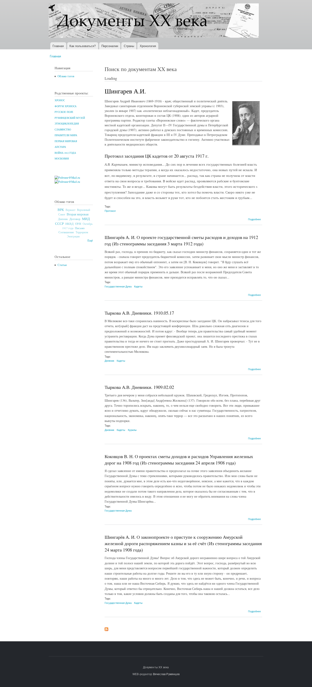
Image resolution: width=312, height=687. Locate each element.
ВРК (61, 209)
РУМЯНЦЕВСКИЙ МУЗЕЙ (70, 117)
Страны (129, 46)
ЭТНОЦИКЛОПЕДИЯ (67, 123)
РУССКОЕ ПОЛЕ (64, 112)
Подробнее (254, 219)
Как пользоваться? (82, 46)
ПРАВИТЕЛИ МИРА (66, 135)
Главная (58, 46)
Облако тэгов (66, 76)
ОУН (78, 224)
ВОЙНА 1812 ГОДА (65, 152)
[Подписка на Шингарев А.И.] (106, 628)
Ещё (90, 240)
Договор (74, 219)
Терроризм (82, 232)
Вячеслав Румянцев (166, 674)
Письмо (80, 228)
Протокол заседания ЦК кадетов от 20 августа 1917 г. (157, 156)
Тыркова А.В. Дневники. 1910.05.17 (139, 313)
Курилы (132, 430)
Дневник (63, 219)
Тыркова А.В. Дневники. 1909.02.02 (139, 387)
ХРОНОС (60, 100)
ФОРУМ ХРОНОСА (66, 106)
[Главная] (154, 21)
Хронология (148, 46)
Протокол (110, 210)
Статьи (62, 265)
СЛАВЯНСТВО (63, 129)
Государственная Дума (118, 286)
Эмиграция (73, 236)
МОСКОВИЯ (62, 158)
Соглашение (66, 232)
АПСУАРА (60, 147)
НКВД (69, 224)
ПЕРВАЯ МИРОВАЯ (66, 141)
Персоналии (109, 46)
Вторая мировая (77, 214)
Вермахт (70, 210)
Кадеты (138, 286)
